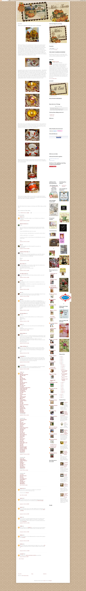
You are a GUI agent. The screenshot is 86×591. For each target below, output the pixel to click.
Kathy (21, 299)
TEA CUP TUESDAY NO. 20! (65, 442)
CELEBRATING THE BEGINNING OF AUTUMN (66, 495)
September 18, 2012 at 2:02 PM (24, 270)
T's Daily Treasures (53, 447)
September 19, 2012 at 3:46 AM (24, 310)
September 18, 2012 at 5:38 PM (24, 277)
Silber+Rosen (52, 421)
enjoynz (44, 580)
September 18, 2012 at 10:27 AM (24, 241)
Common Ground (52, 317)
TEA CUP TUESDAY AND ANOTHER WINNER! (64, 371)
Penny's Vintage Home (53, 394)
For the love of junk (53, 344)
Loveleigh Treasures (53, 368)
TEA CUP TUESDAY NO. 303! (65, 475)
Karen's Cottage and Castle (53, 356)
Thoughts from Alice (53, 446)
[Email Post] (31, 212)
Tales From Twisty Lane (53, 427)
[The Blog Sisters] (64, 200)
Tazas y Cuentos (22, 263)
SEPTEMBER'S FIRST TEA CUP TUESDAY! (64, 380)
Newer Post (19, 573)
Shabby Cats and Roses (53, 416)
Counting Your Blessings (54, 323)
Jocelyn (21, 324)
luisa (20, 244)
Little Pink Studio (52, 367)
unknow (21, 517)
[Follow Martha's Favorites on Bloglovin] (53, 131)
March (62, 389)
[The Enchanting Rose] (53, 198)
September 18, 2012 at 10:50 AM (24, 248)
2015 (61, 359)
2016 (61, 357)
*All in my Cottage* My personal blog (53, 274)
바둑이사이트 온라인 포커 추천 (31, 555)
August (62, 382)
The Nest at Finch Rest (53, 439)
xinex (21, 292)
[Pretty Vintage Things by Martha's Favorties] (49, 159)
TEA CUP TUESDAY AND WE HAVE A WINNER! (64, 374)
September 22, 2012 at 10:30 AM (24, 361)
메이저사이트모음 (40, 500)
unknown (21, 498)
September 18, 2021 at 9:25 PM (24, 513)
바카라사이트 (24, 521)
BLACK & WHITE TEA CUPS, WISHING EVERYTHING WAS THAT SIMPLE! (64, 432)
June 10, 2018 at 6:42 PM (23, 485)
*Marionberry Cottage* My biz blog (53, 280)
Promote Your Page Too (51, 160)
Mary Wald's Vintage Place (53, 374)
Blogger (50, 580)
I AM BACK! (66, 402)
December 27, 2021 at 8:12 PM (24, 540)
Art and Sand (22, 365)
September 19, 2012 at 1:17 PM (24, 321)
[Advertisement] (32, 566)
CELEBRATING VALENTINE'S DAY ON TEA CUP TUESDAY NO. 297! (64, 464)
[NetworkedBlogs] (58, 136)
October (62, 367)
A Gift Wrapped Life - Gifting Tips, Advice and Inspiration (53, 288)
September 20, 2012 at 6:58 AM (24, 343)
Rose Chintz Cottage (53, 410)
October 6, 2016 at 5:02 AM (24, 470)
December (62, 364)
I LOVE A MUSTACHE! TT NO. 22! (66, 484)
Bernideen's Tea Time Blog (53, 310)
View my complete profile (52, 78)
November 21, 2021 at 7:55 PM (24, 531)
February (62, 391)
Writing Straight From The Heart (53, 453)
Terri (20, 280)
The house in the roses (53, 433)
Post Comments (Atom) (25, 575)
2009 (61, 397)
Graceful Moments (53, 350)
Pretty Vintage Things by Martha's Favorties (54, 158)
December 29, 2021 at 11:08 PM (24, 550)
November (62, 366)
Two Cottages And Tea (23, 273)
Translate (56, 49)
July (62, 383)
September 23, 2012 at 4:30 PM (24, 368)
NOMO (21, 526)
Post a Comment (21, 558)
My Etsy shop (52, 115)
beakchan (21, 535)
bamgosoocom (22, 488)
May (62, 386)
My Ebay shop (52, 114)
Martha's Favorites (56, 61)
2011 (61, 394)
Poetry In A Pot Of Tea (53, 400)
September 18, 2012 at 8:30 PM (24, 289)
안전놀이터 (29, 527)
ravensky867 (22, 553)
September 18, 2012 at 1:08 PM (24, 260)
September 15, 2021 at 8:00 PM (24, 503)
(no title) (65, 422)
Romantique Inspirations (53, 405)
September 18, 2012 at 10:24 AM (24, 220)
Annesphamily (22, 356)
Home (32, 573)
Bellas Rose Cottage (53, 304)
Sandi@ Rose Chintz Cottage (24, 251)
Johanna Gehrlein (22, 333)
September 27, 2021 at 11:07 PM (24, 522)
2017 (61, 356)
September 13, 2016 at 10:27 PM (24, 454)
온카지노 (23, 537)
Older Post (44, 573)
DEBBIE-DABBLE (53, 328)
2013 (61, 362)
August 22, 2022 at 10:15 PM (24, 556)
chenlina (21, 372)
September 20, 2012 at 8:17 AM (24, 353)
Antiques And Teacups (23, 346)
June (62, 385)
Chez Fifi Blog (52, 316)
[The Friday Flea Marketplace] (63, 186)
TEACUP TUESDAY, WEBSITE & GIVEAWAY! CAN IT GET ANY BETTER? (64, 413)
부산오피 (27, 492)
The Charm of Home (23, 313)
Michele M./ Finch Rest (23, 223)
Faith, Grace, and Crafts (53, 339)
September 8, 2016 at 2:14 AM (24, 415)
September (62, 369)
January (62, 392)
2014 (61, 360)
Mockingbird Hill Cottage (52, 380)
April (62, 388)
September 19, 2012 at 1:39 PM (24, 330)
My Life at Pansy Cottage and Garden (54, 383)
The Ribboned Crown (53, 444)
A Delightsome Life (53, 285)
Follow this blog (58, 137)
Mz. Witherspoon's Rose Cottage (53, 389)
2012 (61, 363)
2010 (61, 395)
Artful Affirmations (53, 299)
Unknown (21, 216)
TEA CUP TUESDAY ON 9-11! (64, 377)
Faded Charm (52, 334)
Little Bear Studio (52, 361)
